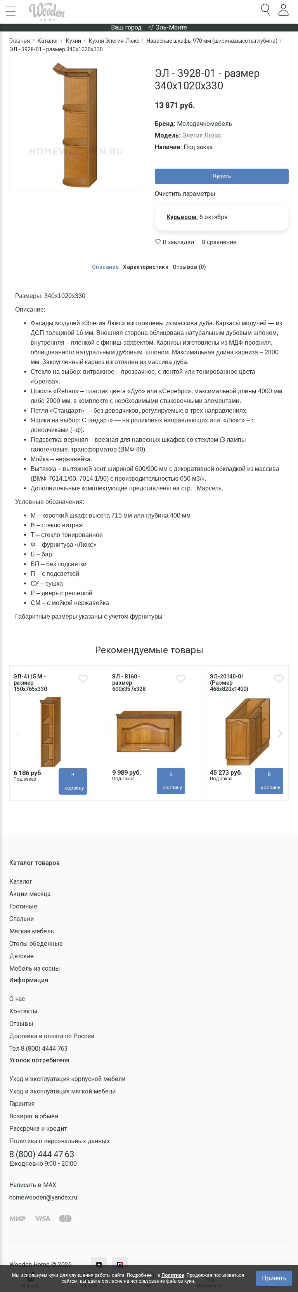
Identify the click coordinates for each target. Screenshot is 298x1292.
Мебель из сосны (34, 968)
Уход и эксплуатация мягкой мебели (62, 1091)
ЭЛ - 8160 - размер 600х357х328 (129, 682)
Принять (274, 1278)
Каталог (20, 881)
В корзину (74, 781)
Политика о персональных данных (59, 1141)
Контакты (23, 1011)
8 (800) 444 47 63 (41, 1154)
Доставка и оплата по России (51, 1036)
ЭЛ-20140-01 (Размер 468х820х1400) (229, 682)
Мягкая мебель (31, 931)
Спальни (21, 918)
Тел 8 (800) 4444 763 (38, 1048)
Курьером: (182, 217)
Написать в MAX (32, 1185)
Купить (222, 176)
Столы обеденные (36, 943)
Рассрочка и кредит (38, 1128)
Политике (172, 1275)
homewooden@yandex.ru (43, 1197)
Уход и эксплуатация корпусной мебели (67, 1079)
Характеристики (145, 267)
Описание (105, 267)
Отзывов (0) (189, 267)
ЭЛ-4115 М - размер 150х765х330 (30, 682)
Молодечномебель (204, 123)
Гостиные (23, 906)
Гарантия (22, 1103)
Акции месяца (29, 894)
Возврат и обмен (33, 1116)
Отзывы (21, 1023)
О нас (17, 999)
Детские (21, 956)
